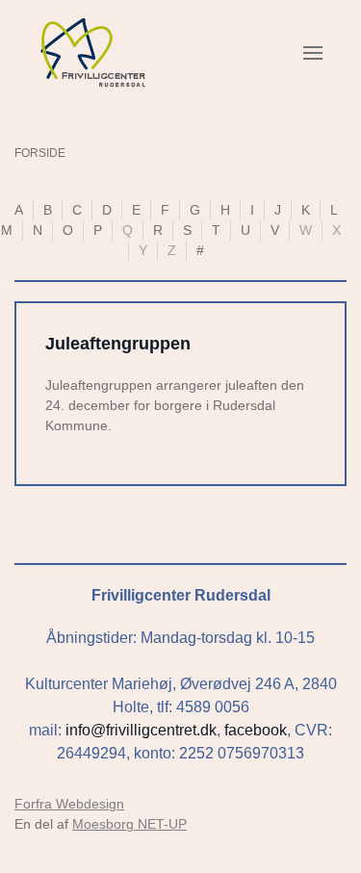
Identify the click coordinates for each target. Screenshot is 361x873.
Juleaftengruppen (118, 343)
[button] (313, 52)
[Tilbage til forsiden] (93, 52)
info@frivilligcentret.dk (141, 730)
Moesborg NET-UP (129, 824)
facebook (255, 730)
